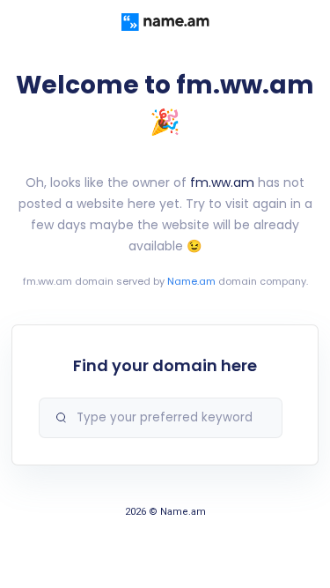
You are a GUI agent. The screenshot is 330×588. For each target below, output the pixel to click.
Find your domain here (165, 365)
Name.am (191, 281)
